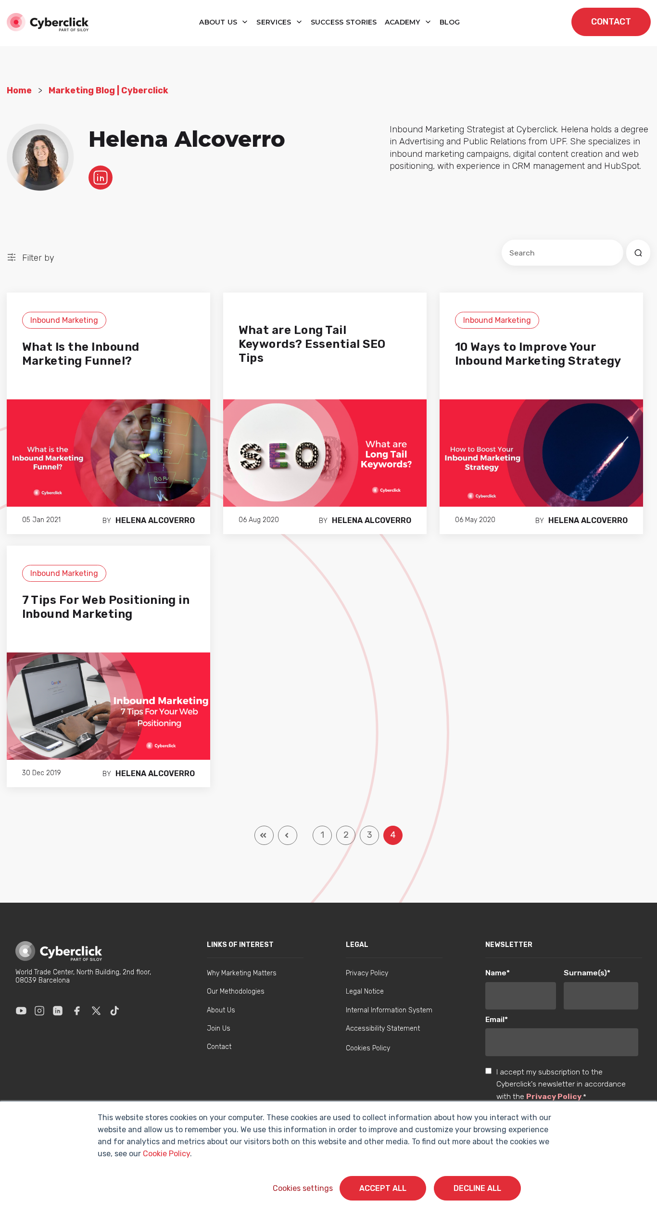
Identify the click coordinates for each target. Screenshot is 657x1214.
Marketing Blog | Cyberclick (108, 90)
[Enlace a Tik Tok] (114, 1011)
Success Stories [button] (344, 22)
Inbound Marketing (64, 320)
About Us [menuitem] (221, 1010)
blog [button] (450, 22)
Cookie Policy (166, 1153)
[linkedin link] (100, 177)
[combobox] (562, 253)
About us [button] (219, 22)
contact (611, 21)
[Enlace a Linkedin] (57, 1011)
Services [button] (274, 22)
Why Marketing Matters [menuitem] (242, 973)
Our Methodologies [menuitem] (236, 991)
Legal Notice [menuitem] (365, 991)
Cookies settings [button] (303, 1188)
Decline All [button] (477, 1188)
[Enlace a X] (96, 1011)
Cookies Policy (368, 1048)
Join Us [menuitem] (218, 1028)
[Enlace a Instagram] (39, 1011)
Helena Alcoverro (155, 520)
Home (19, 90)
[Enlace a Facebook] (77, 1011)
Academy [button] (403, 22)
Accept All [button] (382, 1188)
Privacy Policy (553, 1096)
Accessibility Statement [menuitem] (383, 1028)
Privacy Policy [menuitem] (367, 973)
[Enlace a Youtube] (21, 1011)
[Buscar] (638, 253)
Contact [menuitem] (219, 1047)
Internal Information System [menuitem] (389, 1010)
